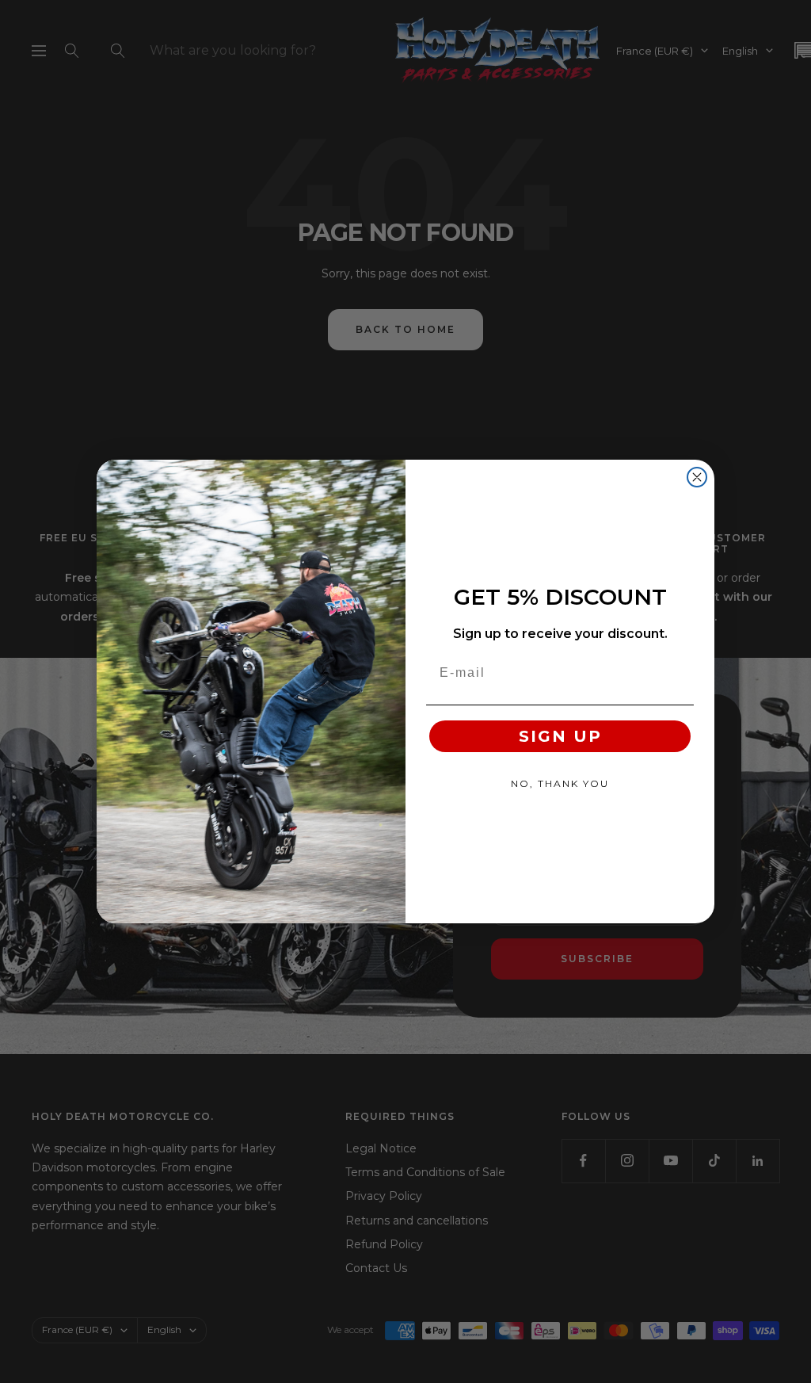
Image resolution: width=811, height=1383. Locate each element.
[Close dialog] (696, 477)
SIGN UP (560, 736)
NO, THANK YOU (560, 783)
